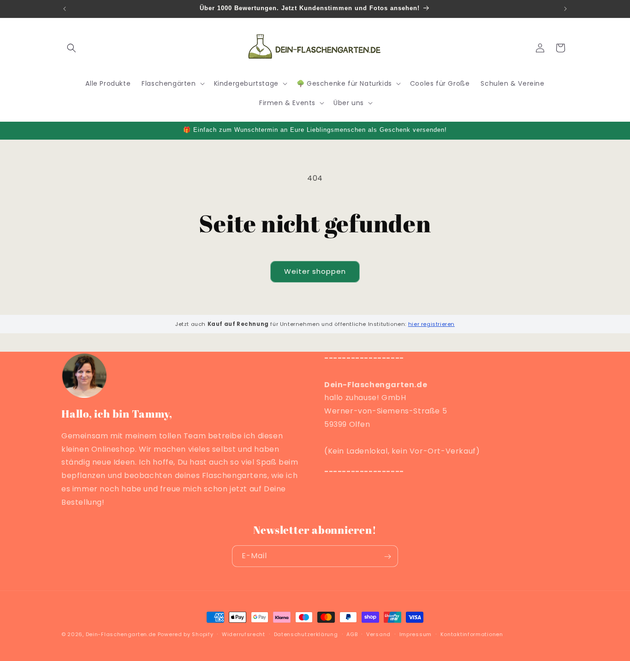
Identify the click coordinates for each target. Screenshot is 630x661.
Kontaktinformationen (471, 633)
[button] (71, 48)
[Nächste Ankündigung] (565, 9)
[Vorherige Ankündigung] (64, 9)
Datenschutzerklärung (306, 633)
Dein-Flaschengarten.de (121, 634)
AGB (351, 633)
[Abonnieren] (387, 556)
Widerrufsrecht (243, 633)
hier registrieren (431, 324)
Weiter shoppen (315, 271)
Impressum (415, 633)
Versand (378, 633)
